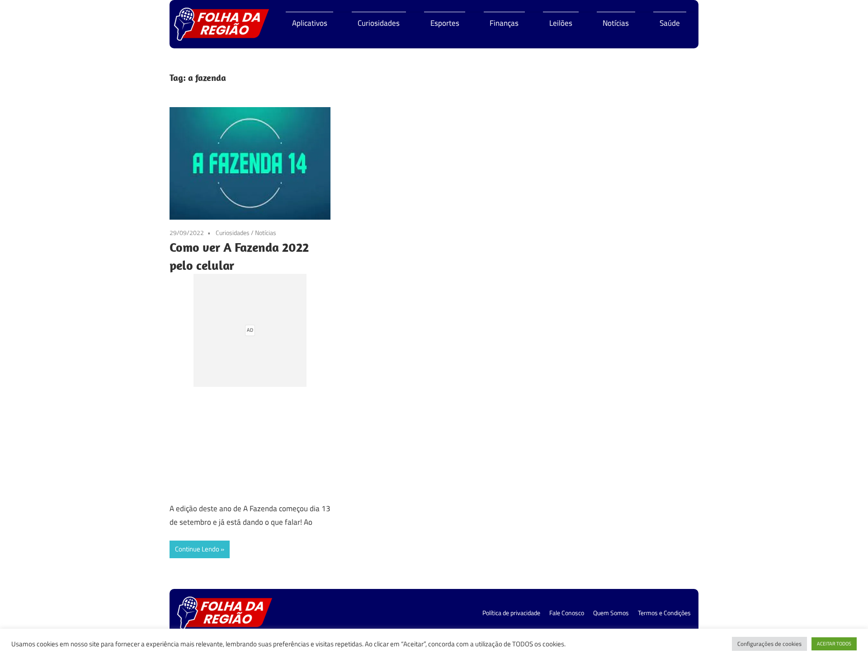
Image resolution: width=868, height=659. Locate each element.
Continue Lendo (197, 549)
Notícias (616, 23)
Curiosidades (379, 23)
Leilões (560, 23)
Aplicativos (309, 23)
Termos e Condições (664, 612)
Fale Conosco (566, 612)
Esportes (444, 23)
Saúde (670, 23)
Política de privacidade (511, 612)
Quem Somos (611, 612)
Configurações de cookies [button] (769, 643)
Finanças (504, 23)
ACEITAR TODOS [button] (834, 643)
